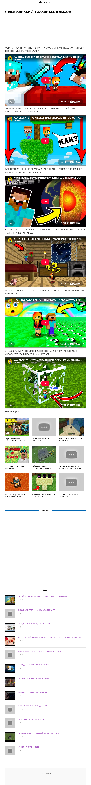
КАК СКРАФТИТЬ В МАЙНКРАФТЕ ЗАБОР (33, 678)
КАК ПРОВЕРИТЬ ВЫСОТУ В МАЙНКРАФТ (33, 692)
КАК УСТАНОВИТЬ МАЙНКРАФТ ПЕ (31, 719)
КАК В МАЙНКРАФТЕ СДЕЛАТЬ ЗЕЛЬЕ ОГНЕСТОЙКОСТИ (39, 651)
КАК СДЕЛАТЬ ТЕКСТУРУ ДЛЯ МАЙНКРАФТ (34, 624)
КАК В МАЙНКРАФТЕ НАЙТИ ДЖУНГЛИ (32, 706)
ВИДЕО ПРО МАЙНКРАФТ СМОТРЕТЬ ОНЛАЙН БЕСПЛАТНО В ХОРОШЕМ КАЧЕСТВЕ (50, 637)
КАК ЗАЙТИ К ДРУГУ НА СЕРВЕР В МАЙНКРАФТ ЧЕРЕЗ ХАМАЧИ (42, 596)
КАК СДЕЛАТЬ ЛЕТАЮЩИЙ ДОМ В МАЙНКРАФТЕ (36, 610)
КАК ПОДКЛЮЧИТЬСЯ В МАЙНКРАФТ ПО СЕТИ (35, 665)
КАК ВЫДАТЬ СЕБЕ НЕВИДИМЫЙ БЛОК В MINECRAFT (38, 733)
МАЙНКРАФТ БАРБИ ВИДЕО (28, 747)
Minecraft (45, 2)
